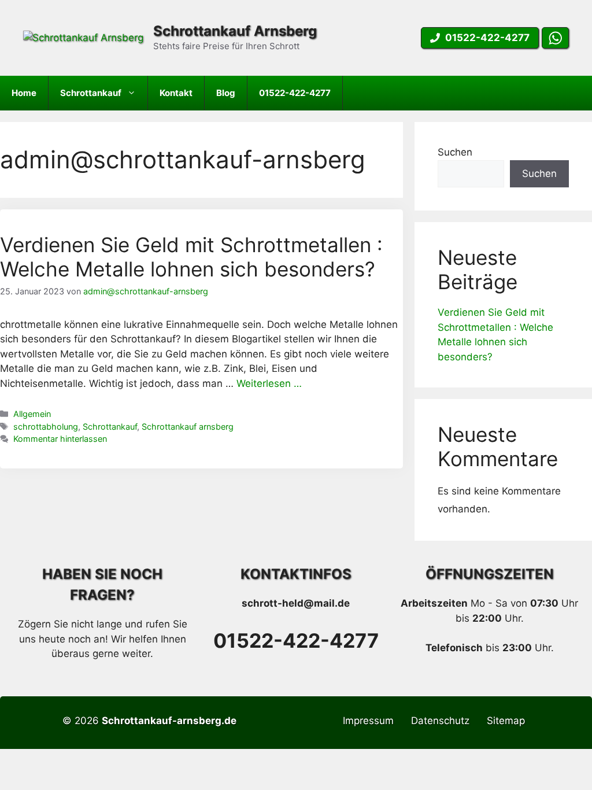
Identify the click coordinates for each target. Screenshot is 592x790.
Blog (225, 92)
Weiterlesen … (269, 383)
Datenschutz (440, 720)
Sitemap (506, 720)
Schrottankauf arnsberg (188, 426)
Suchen (455, 152)
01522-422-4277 (295, 92)
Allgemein (32, 414)
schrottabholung (45, 426)
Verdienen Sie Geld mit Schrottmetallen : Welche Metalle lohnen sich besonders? (191, 256)
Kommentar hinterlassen (60, 439)
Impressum (368, 720)
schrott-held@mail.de (296, 603)
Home (24, 92)
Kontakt (176, 92)
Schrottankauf (90, 92)
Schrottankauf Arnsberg (235, 31)
